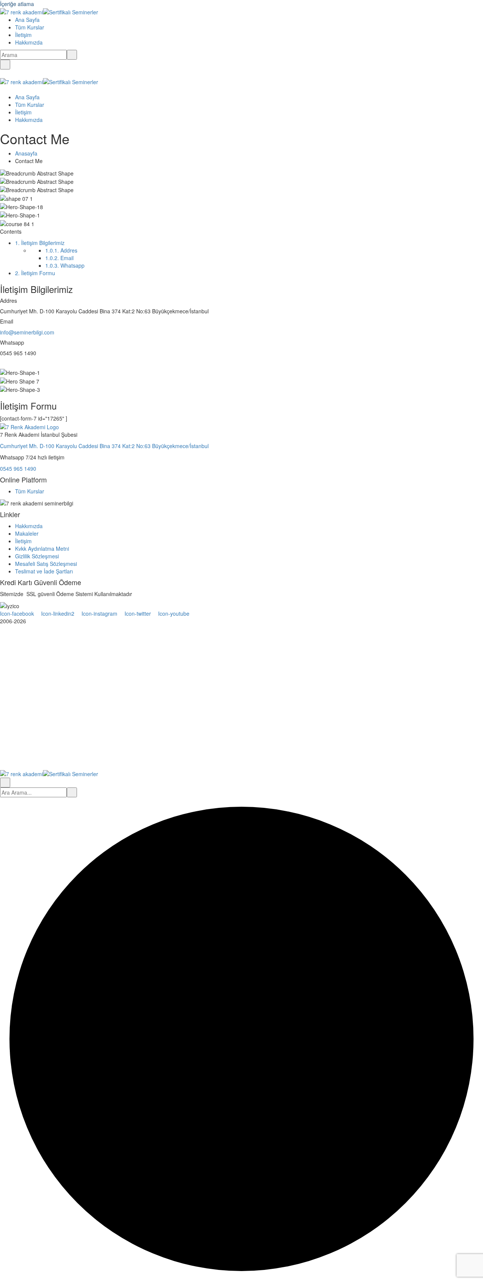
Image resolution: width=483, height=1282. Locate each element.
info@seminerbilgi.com (27, 332)
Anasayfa (26, 153)
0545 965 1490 (18, 468)
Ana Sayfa (27, 19)
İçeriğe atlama (17, 4)
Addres (61, 250)
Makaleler (26, 533)
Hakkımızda (29, 42)
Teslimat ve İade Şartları (44, 571)
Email (59, 258)
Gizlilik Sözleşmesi (37, 556)
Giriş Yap (75, 758)
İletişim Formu (35, 273)
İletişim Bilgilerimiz (40, 243)
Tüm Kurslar (29, 27)
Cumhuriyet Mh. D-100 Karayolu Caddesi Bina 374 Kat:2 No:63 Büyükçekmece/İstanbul (104, 446)
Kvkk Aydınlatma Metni (42, 548)
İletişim (23, 35)
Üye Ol (56, 758)
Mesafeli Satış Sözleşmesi (46, 563)
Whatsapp (65, 265)
